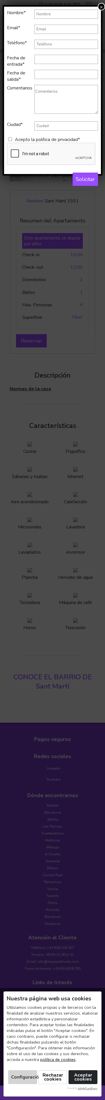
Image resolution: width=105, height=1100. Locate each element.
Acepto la (47, 139)
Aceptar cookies (83, 1077)
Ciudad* (15, 124)
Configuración (24, 1077)
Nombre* (16, 13)
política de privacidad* (58, 139)
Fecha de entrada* (16, 61)
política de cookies (58, 1059)
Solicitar (85, 179)
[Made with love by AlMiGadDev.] (82, 1088)
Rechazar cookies (53, 1077)
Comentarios (19, 88)
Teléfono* (17, 43)
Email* (13, 28)
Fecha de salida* (16, 76)
